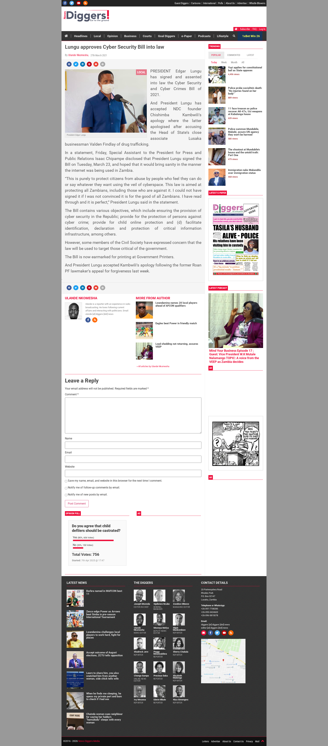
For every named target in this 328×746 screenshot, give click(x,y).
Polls (220, 3)
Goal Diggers (166, 36)
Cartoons (196, 3)
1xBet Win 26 (251, 36)
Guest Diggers (182, 3)
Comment (72, 394)
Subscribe (245, 29)
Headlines (80, 36)
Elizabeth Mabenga (177, 676)
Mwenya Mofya (161, 628)
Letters (205, 741)
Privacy (249, 741)
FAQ (254, 29)
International (209, 3)
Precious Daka (161, 675)
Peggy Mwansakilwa (160, 652)
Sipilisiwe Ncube (162, 604)
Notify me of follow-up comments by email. (94, 487)
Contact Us (238, 741)
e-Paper (186, 36)
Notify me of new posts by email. (87, 494)
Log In (262, 29)
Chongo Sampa (141, 675)
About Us (230, 3)
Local (97, 36)
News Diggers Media (89, 741)
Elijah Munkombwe (179, 629)
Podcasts (204, 36)
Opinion (112, 36)
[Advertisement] (201, 17)
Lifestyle (222, 36)
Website (69, 466)
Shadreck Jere (141, 651)
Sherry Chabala (180, 651)
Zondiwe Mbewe (181, 604)
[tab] (216, 55)
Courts (147, 36)
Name (68, 438)
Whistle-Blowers (257, 3)
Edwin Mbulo (160, 699)
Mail (257, 741)
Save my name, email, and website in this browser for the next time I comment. (115, 480)
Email (68, 452)
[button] (69, 64)
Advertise (242, 3)
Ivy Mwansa (140, 699)
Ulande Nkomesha (78, 55)
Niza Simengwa (180, 699)
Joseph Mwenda (142, 604)
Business (130, 36)
